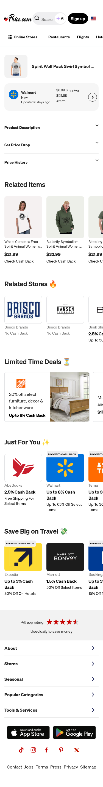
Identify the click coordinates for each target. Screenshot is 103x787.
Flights (83, 37)
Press (56, 766)
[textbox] (93, 18)
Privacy (71, 766)
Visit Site (92, 97)
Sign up (78, 18)
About (10, 648)
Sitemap (88, 766)
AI (63, 18)
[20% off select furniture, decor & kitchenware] (47, 397)
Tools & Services (20, 710)
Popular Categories (23, 694)
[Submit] (37, 19)
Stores (11, 663)
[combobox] (50, 18)
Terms (42, 766)
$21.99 (61, 96)
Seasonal (13, 679)
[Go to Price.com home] (18, 18)
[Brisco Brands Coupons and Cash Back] (23, 319)
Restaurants (59, 37)
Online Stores (25, 37)
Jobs (29, 766)
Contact (14, 766)
